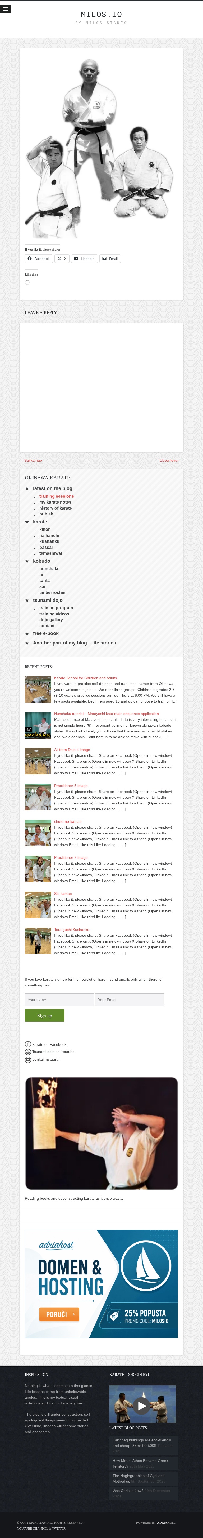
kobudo (41, 561)
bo (42, 574)
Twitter (59, 1528)
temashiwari (51, 553)
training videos (54, 613)
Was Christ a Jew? (128, 1490)
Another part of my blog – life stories (74, 643)
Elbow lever (169, 460)
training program (56, 608)
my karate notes (55, 502)
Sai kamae (33, 460)
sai (42, 586)
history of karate (55, 508)
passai (46, 547)
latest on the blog (52, 488)
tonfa (44, 580)
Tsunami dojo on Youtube (53, 1052)
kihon (45, 529)
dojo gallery (51, 619)
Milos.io (101, 14)
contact (46, 625)
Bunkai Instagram (46, 1059)
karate (40, 521)
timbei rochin (52, 592)
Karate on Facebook (48, 1044)
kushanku (49, 541)
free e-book (46, 633)
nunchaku (49, 568)
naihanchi (49, 535)
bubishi (46, 514)
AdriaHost (166, 1522)
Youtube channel (32, 1528)
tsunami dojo (48, 600)
